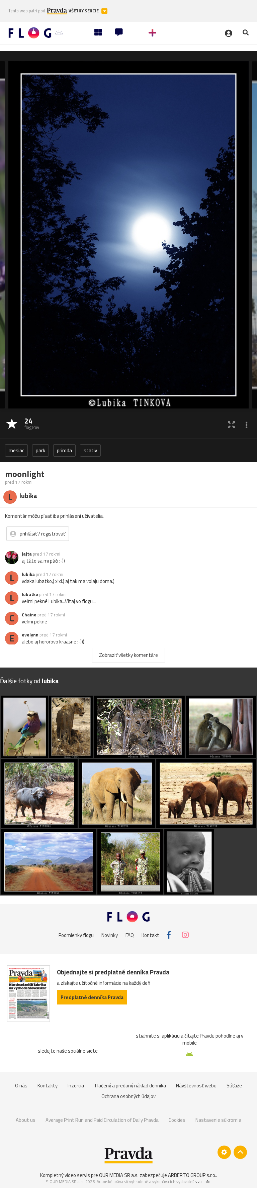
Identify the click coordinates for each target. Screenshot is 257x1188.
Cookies (177, 1119)
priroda (64, 450)
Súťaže (234, 1085)
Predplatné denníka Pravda (92, 997)
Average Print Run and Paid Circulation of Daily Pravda (102, 1119)
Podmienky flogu (76, 935)
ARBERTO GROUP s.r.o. (192, 1175)
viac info (202, 1181)
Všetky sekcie (84, 11)
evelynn (30, 634)
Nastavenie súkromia (218, 1119)
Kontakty (47, 1085)
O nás (21, 1085)
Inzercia (76, 1085)
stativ (90, 450)
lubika (28, 574)
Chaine (29, 614)
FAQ (129, 935)
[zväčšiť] (231, 424)
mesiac (16, 450)
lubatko (30, 594)
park (40, 450)
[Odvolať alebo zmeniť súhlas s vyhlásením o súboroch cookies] (224, 1152)
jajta (27, 554)
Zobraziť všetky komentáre (128, 655)
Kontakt (150, 935)
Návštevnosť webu (196, 1085)
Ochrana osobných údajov (128, 1096)
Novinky (109, 935)
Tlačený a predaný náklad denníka (130, 1085)
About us (25, 1119)
